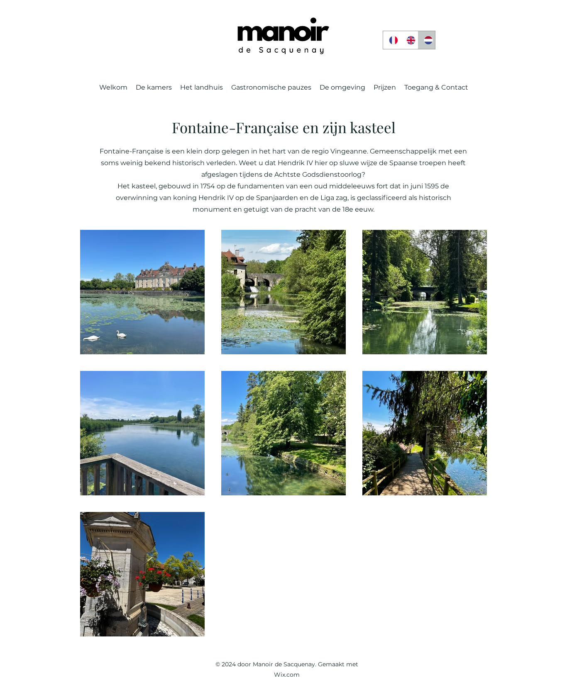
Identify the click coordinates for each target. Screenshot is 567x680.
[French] (391, 40)
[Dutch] (426, 40)
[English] (409, 40)
